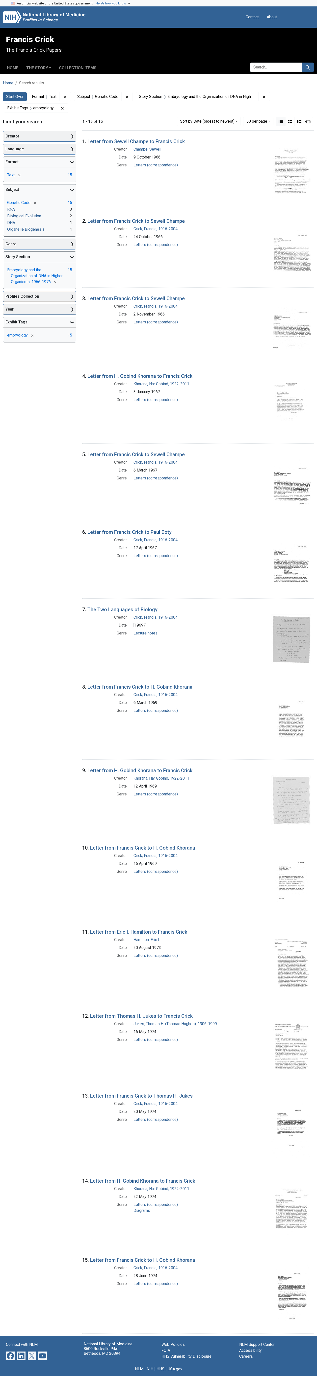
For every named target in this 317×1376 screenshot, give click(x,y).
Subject (12, 189)
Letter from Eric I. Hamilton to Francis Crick (138, 932)
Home (12, 68)
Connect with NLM (22, 1344)
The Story (37, 68)
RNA (11, 209)
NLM (139, 1369)
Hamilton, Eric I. (146, 939)
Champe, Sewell (147, 149)
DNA (11, 222)
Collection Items (77, 68)
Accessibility (250, 1350)
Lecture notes (145, 633)
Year (9, 309)
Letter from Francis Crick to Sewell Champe (136, 221)
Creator (12, 136)
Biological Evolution (24, 216)
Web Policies (173, 1344)
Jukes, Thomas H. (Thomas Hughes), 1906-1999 (175, 1023)
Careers (246, 1356)
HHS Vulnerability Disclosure (186, 1356)
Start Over (15, 96)
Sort (207, 121)
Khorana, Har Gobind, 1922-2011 (161, 384)
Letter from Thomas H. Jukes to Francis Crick (141, 1016)
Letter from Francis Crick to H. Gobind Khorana (139, 687)
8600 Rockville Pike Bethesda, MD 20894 (102, 1351)
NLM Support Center (257, 1344)
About (272, 17)
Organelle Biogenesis (26, 229)
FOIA (165, 1350)
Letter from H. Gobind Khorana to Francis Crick (139, 376)
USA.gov (175, 1369)
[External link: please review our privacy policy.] (10, 1355)
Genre (10, 244)
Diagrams (141, 1210)
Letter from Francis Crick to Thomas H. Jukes (141, 1096)
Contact (252, 17)
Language (14, 149)
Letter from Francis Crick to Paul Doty (129, 532)
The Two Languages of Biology (122, 609)
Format (12, 161)
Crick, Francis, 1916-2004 (155, 228)
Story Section (17, 256)
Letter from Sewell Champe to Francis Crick (136, 141)
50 (256, 121)
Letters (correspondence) (155, 165)
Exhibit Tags (16, 322)
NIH (150, 1369)
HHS (160, 1369)
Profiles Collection (22, 296)
